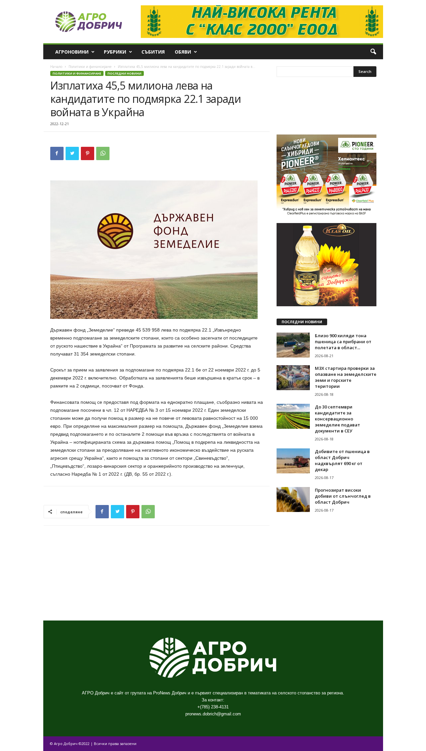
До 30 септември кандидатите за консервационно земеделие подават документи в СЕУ (337, 419)
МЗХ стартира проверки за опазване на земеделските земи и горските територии (345, 377)
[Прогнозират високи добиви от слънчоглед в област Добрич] (293, 499)
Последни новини (124, 73)
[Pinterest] (87, 153)
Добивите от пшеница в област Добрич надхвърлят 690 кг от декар (342, 460)
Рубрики (115, 52)
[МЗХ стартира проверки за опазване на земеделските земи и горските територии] (293, 377)
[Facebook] (57, 153)
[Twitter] (72, 153)
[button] (373, 52)
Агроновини (72, 52)
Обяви (183, 52)
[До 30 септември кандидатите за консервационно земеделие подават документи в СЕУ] (293, 416)
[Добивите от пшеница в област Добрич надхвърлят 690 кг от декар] (293, 460)
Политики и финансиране (90, 66)
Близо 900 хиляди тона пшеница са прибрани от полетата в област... (343, 342)
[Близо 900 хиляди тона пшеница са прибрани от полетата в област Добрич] (293, 345)
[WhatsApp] (102, 153)
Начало (56, 66)
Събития (153, 52)
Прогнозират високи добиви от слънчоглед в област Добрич (343, 496)
